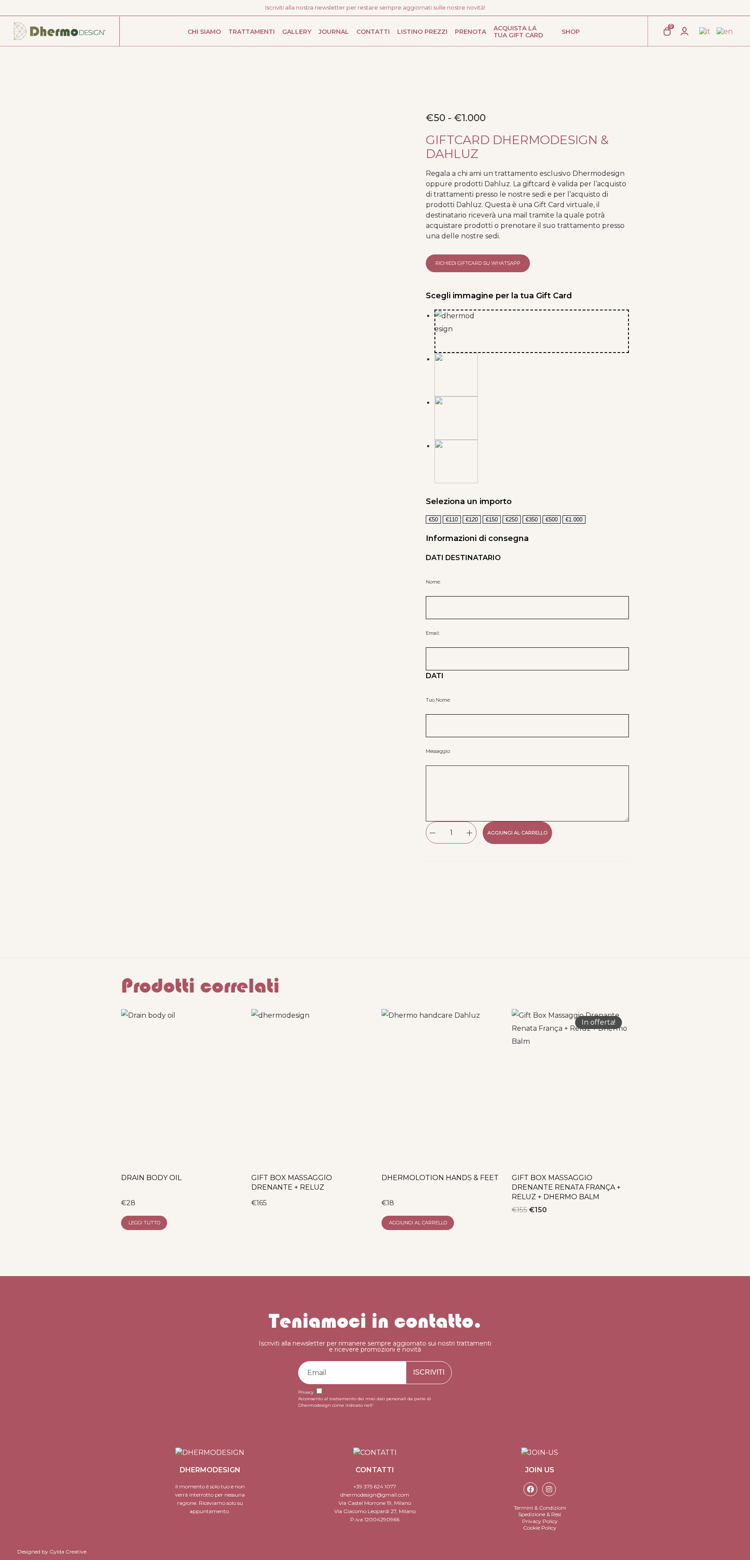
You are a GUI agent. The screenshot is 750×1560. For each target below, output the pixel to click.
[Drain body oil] (179, 1087)
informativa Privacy (394, 1405)
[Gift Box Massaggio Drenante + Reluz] (309, 1087)
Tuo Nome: (438, 700)
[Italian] (705, 31)
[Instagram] (549, 1489)
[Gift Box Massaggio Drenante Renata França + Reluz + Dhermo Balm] (570, 1087)
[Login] (684, 31)
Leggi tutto (144, 1223)
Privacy (305, 1392)
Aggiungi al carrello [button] (418, 1223)
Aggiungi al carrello (517, 833)
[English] (725, 31)
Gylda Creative (67, 1551)
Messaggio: (438, 751)
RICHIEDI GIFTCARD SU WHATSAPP (477, 263)
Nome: (433, 582)
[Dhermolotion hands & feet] (440, 1087)
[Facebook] (530, 1489)
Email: (433, 633)
